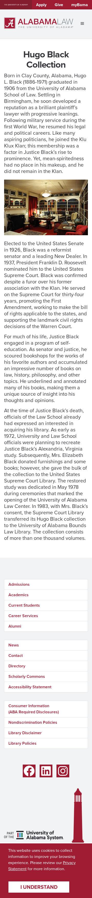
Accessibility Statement (29, 687)
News (13, 645)
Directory (16, 666)
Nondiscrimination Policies (32, 722)
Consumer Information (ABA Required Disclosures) (33, 709)
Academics (18, 595)
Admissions (19, 584)
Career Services (23, 616)
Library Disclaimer (25, 733)
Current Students (24, 605)
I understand (38, 887)
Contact (15, 655)
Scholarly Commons (26, 676)
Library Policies (22, 743)
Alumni (14, 626)
